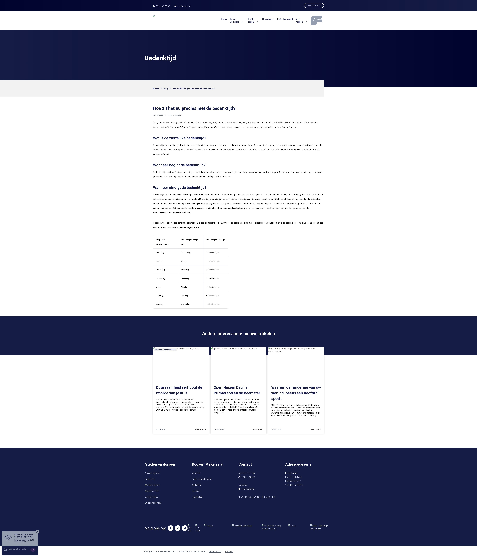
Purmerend (150, 479)
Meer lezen (200, 429)
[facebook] (170, 528)
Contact (318, 19)
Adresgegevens (298, 464)
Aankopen (196, 485)
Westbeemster (151, 497)
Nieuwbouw (268, 19)
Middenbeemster (152, 485)
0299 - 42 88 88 (163, 6)
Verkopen (196, 473)
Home (224, 19)
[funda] (297, 528)
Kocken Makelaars (207, 464)
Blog (165, 88)
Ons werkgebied (152, 473)
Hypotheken (197, 497)
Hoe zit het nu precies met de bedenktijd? (193, 88)
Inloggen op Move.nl (313, 5)
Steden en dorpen (160, 464)
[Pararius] (216, 528)
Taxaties (195, 491)
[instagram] (177, 528)
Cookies (229, 551)
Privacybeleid (215, 551)
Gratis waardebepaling (202, 479)
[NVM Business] (189, 528)
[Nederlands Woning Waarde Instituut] (273, 528)
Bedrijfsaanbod (285, 19)
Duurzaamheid (170, 349)
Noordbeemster (152, 491)
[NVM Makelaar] (197, 528)
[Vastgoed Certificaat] (245, 528)
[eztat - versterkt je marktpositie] (319, 528)
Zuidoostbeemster (153, 502)
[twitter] (185, 528)
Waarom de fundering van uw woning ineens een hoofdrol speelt (296, 393)
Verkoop (158, 349)
